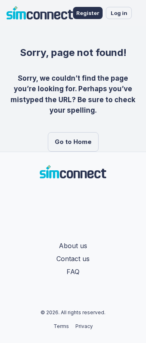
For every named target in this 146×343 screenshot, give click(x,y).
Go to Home (73, 142)
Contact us (73, 259)
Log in (119, 13)
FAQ (73, 272)
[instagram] (78, 197)
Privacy (84, 326)
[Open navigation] (140, 13)
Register (87, 13)
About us (73, 246)
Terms (61, 326)
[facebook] (68, 197)
